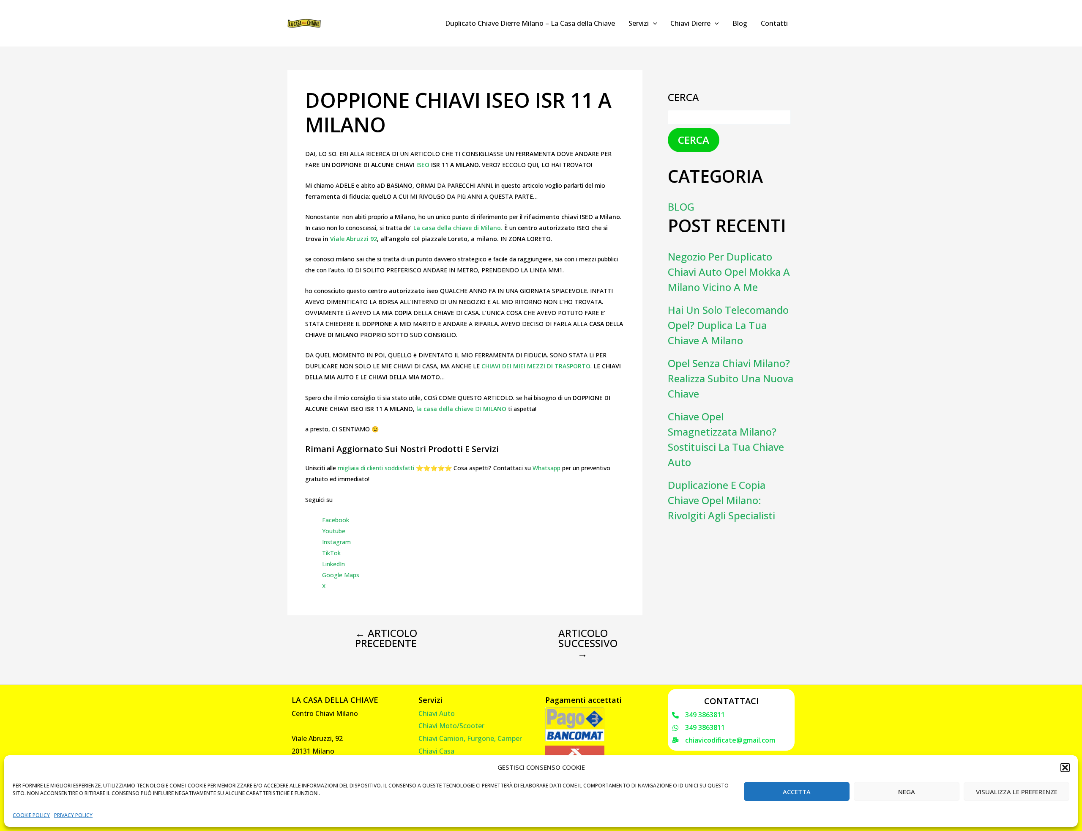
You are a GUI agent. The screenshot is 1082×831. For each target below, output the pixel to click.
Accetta (797, 791)
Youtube (333, 531)
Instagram (336, 542)
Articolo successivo (588, 643)
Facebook (335, 520)
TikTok (331, 553)
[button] (1065, 767)
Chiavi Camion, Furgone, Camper (470, 738)
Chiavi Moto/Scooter (451, 725)
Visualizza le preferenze (1016, 791)
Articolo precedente (386, 638)
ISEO (423, 165)
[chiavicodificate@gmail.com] (723, 740)
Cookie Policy (31, 815)
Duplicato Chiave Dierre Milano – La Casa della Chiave (530, 23)
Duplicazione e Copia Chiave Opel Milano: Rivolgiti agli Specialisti (721, 500)
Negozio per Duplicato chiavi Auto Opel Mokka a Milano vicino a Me (729, 272)
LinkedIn (333, 564)
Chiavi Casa (436, 751)
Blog (739, 23)
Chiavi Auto (436, 713)
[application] (653, 23)
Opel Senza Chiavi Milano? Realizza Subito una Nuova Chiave (730, 378)
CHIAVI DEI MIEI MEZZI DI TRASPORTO (535, 366)
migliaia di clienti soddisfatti (376, 468)
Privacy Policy (73, 815)
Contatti (774, 23)
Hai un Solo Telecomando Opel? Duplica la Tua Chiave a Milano (728, 325)
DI (461, 409)
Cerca (683, 97)
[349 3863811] (698, 715)
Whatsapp (546, 468)
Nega (906, 791)
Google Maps (340, 575)
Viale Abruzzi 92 (353, 239)
